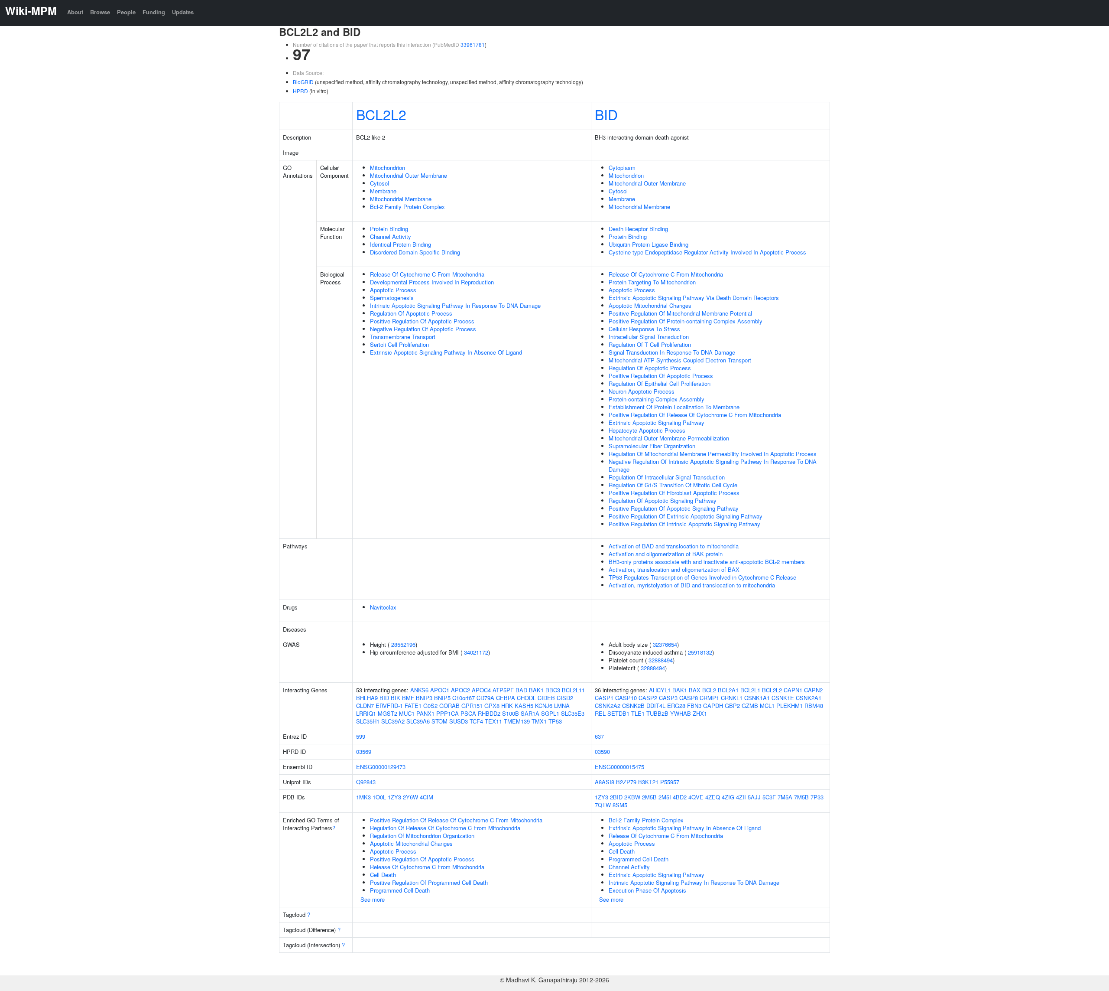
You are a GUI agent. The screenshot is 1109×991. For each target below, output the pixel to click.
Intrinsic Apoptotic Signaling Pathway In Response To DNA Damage (455, 305)
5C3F (769, 797)
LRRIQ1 (366, 713)
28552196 (403, 644)
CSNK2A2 (607, 705)
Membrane (383, 191)
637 (599, 736)
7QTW (603, 805)
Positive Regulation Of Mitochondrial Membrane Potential (680, 313)
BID (606, 114)
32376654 (665, 644)
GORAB (449, 705)
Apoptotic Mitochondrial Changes (650, 305)
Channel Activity (390, 236)
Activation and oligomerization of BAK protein (666, 554)
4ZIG (728, 797)
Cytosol (379, 183)
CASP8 (688, 698)
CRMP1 (709, 698)
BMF (408, 698)
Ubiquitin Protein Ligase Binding (648, 244)
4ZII (741, 797)
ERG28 (676, 705)
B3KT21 (648, 782)
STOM (439, 721)
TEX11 (493, 721)
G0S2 (430, 705)
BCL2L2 (381, 114)
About (75, 12)
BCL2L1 (750, 690)
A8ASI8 (604, 782)
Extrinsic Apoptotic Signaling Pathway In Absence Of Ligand (446, 352)
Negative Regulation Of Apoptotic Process (423, 329)
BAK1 (536, 690)
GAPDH (713, 705)
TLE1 (638, 713)
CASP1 (604, 698)
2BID (616, 797)
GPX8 (491, 705)
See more (372, 899)
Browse (100, 12)
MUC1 (407, 713)
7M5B (801, 797)
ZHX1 (700, 713)
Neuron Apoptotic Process (641, 391)
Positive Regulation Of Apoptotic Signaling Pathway (674, 508)
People (126, 12)
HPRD (300, 91)
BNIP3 (424, 698)
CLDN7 (365, 705)
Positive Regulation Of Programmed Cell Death (429, 882)
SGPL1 (550, 713)
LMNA (562, 705)
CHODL (526, 698)
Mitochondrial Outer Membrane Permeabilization (669, 438)
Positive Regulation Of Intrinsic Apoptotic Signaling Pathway (684, 524)
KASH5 (524, 705)
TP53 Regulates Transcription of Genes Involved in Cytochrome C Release (702, 577)
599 (360, 736)
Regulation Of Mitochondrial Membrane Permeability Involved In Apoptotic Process (713, 454)
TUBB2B (657, 713)
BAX (694, 690)
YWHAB (680, 713)
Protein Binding (389, 229)
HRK (507, 705)
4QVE (696, 797)
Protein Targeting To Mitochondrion (652, 282)
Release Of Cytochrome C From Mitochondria (427, 274)
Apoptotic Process (393, 290)
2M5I (664, 797)
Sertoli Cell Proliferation (399, 344)
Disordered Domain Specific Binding (415, 252)
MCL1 (767, 705)
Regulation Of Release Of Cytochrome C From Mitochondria (445, 828)
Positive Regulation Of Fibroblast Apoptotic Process (674, 493)
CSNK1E (783, 698)
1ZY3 (394, 797)
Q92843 (366, 782)
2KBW (632, 797)
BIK (395, 698)
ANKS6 (419, 690)
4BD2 (680, 797)
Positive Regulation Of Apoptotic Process (422, 321)
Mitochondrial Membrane (400, 199)
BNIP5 (442, 698)
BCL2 (709, 690)
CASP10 (626, 698)
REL (600, 713)
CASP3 (668, 698)
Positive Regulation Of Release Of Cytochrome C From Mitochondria (695, 415)
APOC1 (439, 690)
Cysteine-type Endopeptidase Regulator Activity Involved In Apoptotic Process (707, 252)
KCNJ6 (543, 705)
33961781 (472, 44)
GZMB (750, 705)
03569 (363, 751)
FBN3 (694, 705)
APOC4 (481, 690)
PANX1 (425, 713)
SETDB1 (618, 713)
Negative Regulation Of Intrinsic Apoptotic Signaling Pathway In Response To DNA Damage (713, 465)
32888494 (661, 660)
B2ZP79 (626, 782)
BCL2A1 (728, 690)
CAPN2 (813, 690)
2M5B (649, 797)
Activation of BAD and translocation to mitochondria (674, 546)
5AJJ (754, 797)
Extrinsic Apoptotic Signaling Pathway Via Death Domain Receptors (694, 297)
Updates (183, 12)
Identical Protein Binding (400, 244)
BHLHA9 (367, 698)
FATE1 (413, 705)
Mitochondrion (387, 167)
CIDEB (546, 698)
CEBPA (505, 698)
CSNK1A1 (757, 698)
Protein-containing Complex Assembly (656, 399)
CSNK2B (633, 705)
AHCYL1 (660, 690)
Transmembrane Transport (402, 337)
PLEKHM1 (789, 705)
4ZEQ (712, 797)
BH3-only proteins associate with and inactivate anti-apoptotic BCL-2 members (707, 561)
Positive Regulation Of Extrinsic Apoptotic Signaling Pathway (685, 516)
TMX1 (539, 721)
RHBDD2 (489, 713)
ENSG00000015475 (619, 767)
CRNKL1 (732, 698)
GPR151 (472, 705)
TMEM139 (517, 721)
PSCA (468, 713)
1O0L (379, 797)
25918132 (700, 652)
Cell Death (383, 874)
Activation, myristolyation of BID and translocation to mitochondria (692, 585)
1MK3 (363, 797)
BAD (521, 690)
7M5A (785, 797)
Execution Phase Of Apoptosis (647, 890)
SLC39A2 (393, 721)
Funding (154, 12)
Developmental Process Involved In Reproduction (432, 282)
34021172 (476, 652)
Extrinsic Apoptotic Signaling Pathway (656, 422)
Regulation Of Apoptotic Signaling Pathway (663, 500)
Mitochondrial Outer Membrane (408, 175)
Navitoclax (383, 607)
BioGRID (303, 81)
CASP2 (648, 698)
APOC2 (460, 690)
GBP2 (732, 705)
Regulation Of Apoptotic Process (411, 313)
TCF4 (476, 721)
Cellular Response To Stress (644, 329)
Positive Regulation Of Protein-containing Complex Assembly (685, 321)
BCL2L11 (573, 690)
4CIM (426, 797)
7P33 (817, 797)
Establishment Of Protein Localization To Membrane (674, 407)
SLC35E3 (572, 713)
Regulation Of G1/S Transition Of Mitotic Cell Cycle (673, 485)
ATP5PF (503, 690)
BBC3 (552, 690)
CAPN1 (793, 690)
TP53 (555, 721)
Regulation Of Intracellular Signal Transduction (667, 477)
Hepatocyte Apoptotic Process (647, 430)
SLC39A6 (418, 721)
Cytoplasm (622, 167)
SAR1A (530, 713)
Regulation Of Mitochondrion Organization (422, 835)
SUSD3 (458, 721)
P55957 (669, 782)
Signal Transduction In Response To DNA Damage (672, 352)
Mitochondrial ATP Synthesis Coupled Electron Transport (680, 360)
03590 (602, 751)
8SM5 (620, 805)
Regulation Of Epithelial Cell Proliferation (659, 383)
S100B (510, 713)
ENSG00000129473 (380, 767)
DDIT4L (655, 705)
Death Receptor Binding (638, 229)
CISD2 (565, 698)
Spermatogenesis (392, 297)
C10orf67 (463, 698)
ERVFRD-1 (389, 705)
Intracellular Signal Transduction (649, 337)
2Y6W (410, 797)
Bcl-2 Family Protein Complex (407, 206)
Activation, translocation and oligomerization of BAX (674, 569)
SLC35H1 (367, 721)
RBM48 (813, 705)
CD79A (485, 698)
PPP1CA (447, 713)
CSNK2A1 (808, 698)
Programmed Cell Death (400, 890)
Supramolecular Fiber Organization (652, 446)
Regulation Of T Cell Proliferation (650, 344)
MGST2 (387, 713)
